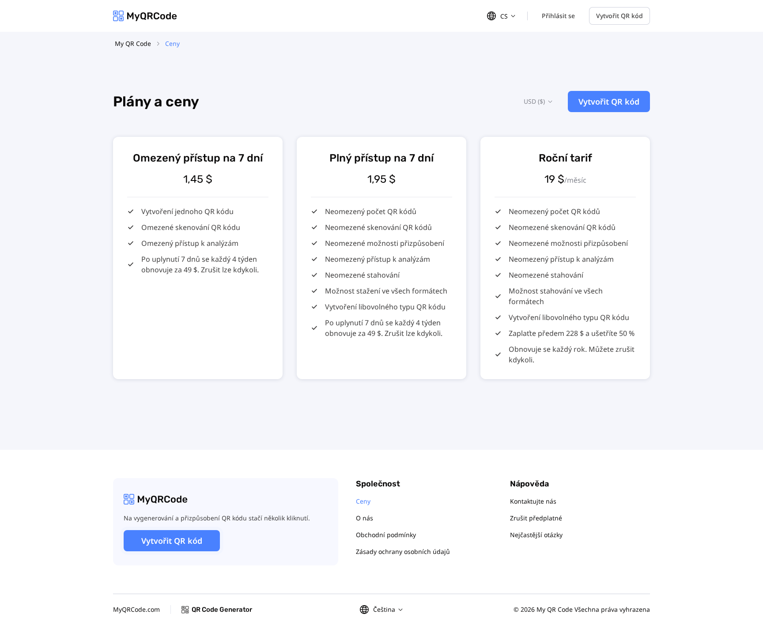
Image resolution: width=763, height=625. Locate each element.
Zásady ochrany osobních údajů (403, 551)
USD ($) (534, 101)
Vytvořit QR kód (619, 15)
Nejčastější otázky (536, 535)
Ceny (363, 501)
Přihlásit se (558, 15)
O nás (364, 518)
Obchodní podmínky (386, 535)
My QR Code (133, 43)
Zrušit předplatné (536, 518)
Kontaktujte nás (533, 501)
